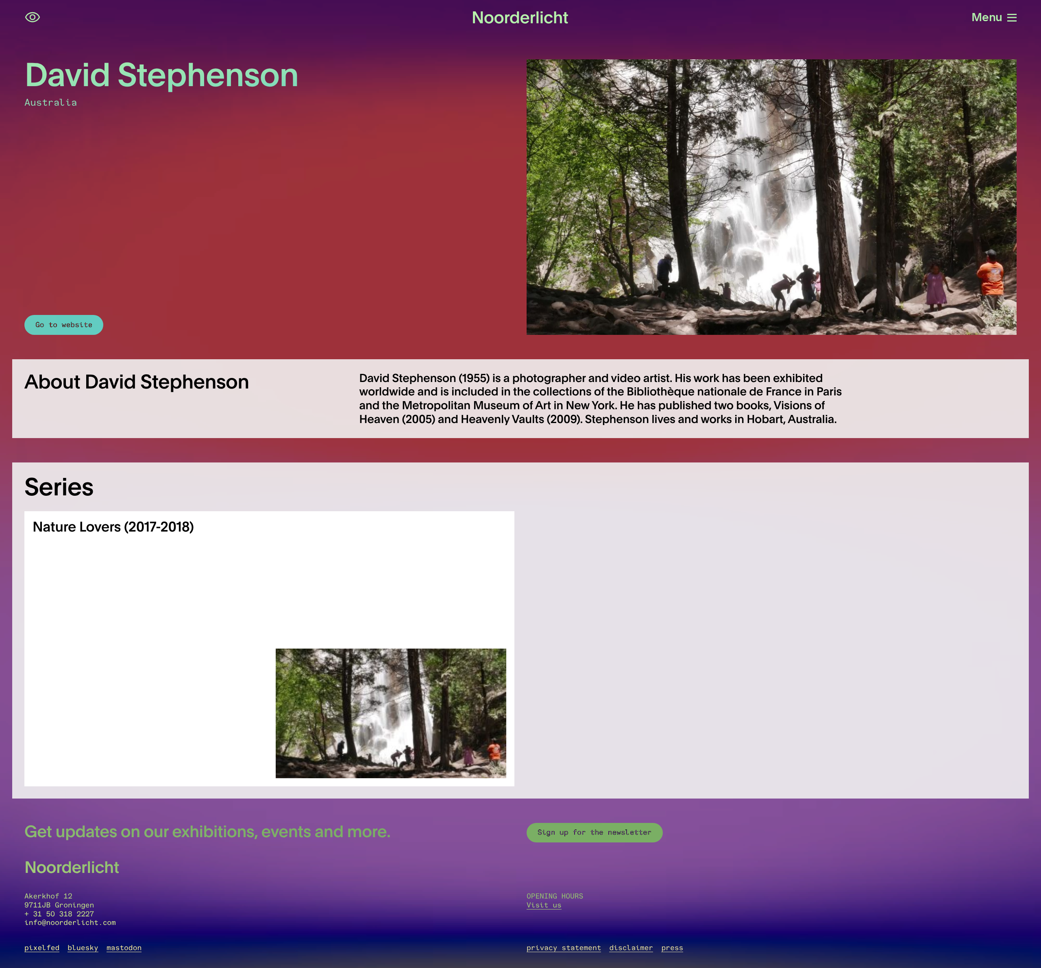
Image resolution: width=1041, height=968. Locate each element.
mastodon (124, 947)
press (672, 947)
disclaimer (631, 947)
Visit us (544, 905)
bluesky (83, 947)
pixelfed (41, 947)
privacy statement (564, 947)
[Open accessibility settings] (32, 17)
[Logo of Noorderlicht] (520, 17)
